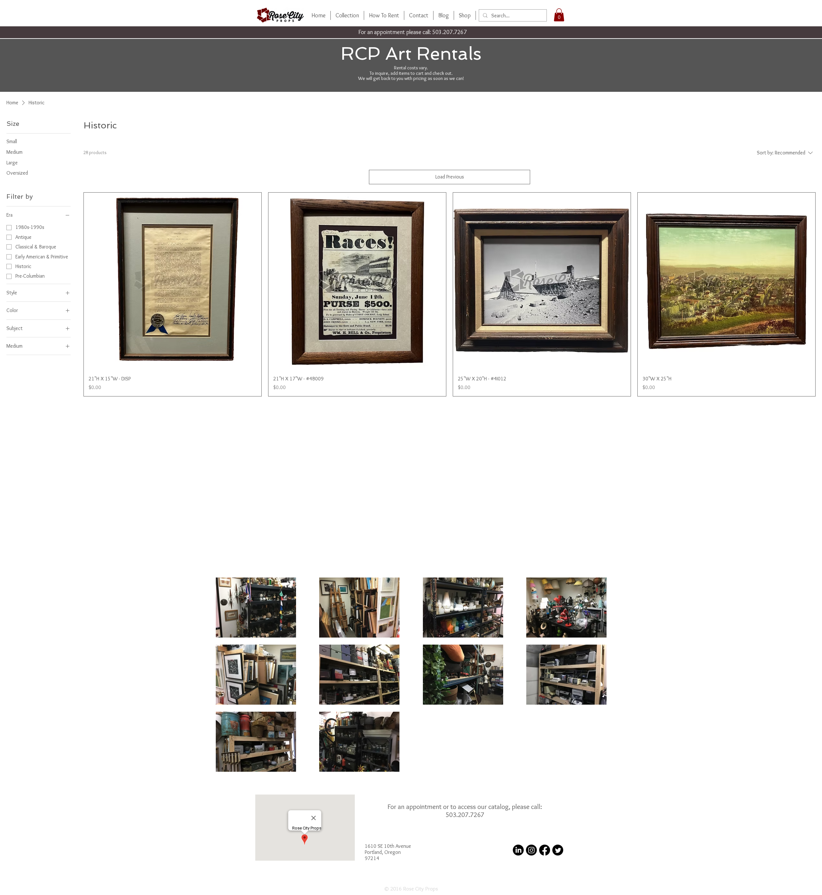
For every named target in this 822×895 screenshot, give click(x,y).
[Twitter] (557, 850)
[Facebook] (544, 850)
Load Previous (449, 177)
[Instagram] (531, 850)
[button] (559, 15)
